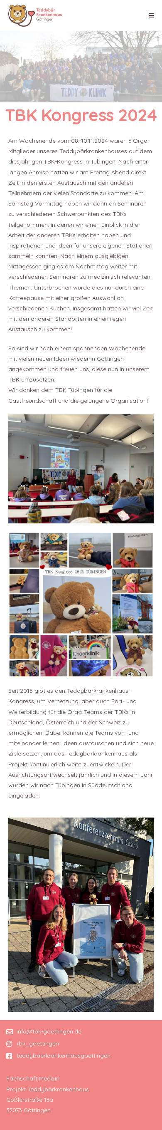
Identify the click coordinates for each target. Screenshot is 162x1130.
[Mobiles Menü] (151, 15)
